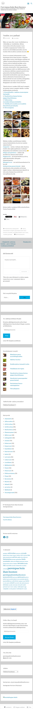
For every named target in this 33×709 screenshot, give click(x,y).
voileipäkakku (6, 588)
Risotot (7, 481)
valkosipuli (20, 586)
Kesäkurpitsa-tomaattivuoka (19, 364)
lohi (4, 565)
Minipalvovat (7, 162)
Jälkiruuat (8, 435)
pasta (23, 577)
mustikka (24, 565)
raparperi (21, 581)
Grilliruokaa (9, 427)
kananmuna (21, 561)
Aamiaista (8, 418)
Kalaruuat (8, 443)
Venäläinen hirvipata (17, 368)
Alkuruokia (8, 421)
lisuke (26, 563)
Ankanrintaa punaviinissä (11, 166)
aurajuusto (18, 553)
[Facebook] (4, 537)
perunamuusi (13, 579)
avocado (24, 553)
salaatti (12, 583)
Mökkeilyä (8, 465)
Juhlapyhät (15, 228)
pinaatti (4, 581)
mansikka (8, 565)
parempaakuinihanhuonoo (14, 575)
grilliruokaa (20, 557)
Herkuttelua (8, 228)
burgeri (14, 555)
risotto (27, 581)
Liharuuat (8, 459)
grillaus (14, 557)
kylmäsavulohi (6, 563)
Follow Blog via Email (10, 620)
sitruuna (5, 585)
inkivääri (14, 559)
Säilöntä (7, 490)
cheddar (18, 555)
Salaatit (7, 484)
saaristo (8, 583)
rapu (24, 581)
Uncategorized (9, 492)
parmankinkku (8, 577)
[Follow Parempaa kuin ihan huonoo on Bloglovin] (10, 610)
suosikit (10, 232)
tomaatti (20, 585)
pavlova (27, 577)
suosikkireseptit (17, 232)
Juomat (7, 440)
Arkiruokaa (8, 424)
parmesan (15, 577)
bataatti (4, 555)
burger (11, 555)
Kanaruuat (8, 446)
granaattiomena (8, 557)
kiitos (24, 228)
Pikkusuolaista (9, 473)
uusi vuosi (25, 232)
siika (20, 583)
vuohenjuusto (19, 588)
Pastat (7, 468)
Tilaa (6, 335)
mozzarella (19, 565)
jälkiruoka (13, 561)
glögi (4, 557)
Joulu (24, 559)
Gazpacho (6, 147)
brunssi (8, 555)
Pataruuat (8, 470)
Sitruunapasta (9, 107)
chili (21, 555)
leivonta (21, 563)
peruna (8, 579)
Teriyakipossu (14, 388)
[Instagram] (7, 537)
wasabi (25, 588)
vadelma (15, 586)
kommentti (24, 271)
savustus (7, 487)
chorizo (25, 555)
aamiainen (5, 553)
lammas (15, 563)
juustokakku (6, 561)
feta (28, 555)
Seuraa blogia (9, 637)
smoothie (11, 585)
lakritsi (11, 563)
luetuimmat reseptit (8, 230)
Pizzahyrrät (27, 242)
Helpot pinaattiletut (9, 152)
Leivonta (7, 457)
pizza (8, 581)
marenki (13, 565)
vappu (25, 586)
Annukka (16, 38)
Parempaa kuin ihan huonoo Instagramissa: (13, 505)
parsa (19, 577)
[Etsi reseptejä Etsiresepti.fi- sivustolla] (10, 697)
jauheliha (18, 559)
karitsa (26, 561)
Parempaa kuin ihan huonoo (13, 7)
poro (11, 581)
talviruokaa (15, 585)
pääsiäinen (15, 581)
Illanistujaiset (9, 432)
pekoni (5, 579)
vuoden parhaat (7, 234)
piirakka (26, 579)
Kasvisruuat (9, 451)
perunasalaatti (21, 579)
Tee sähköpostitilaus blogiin (12, 319)
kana (17, 561)
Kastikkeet (8, 449)
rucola (4, 583)
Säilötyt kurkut (15, 359)
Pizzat (6, 476)
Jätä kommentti (20, 234)
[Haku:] (11, 297)
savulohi (17, 583)
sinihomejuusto (25, 583)
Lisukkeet (8, 462)
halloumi (25, 557)
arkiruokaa (12, 553)
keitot (7, 454)
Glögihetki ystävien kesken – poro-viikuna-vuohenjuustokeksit (8, 244)
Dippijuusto (7, 156)
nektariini (5, 568)
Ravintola (8, 479)
